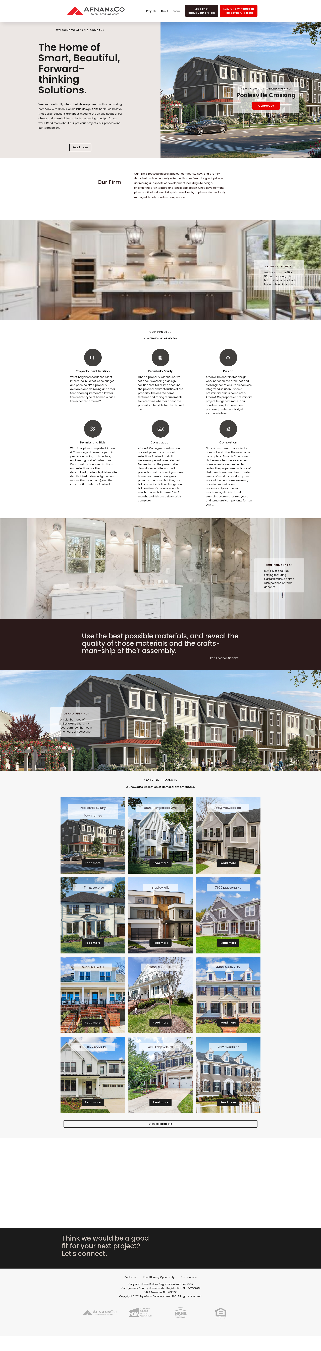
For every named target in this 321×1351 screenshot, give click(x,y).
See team (92, 1196)
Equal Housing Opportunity (158, 1277)
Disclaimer (131, 1277)
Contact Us (266, 106)
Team (176, 11)
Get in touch (248, 1261)
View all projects (160, 1124)
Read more (80, 147)
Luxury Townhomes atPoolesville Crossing (238, 11)
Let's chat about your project (201, 11)
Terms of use (189, 1277)
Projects (151, 11)
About (164, 11)
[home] (97, 11)
